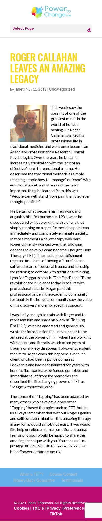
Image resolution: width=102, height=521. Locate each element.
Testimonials (72, 480)
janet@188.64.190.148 (30, 446)
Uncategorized (62, 89)
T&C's (38, 508)
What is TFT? (31, 474)
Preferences (74, 508)
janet (19, 89)
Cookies (21, 508)
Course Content (63, 474)
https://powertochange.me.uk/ (35, 452)
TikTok (56, 514)
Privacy (54, 508)
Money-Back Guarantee (34, 480)
